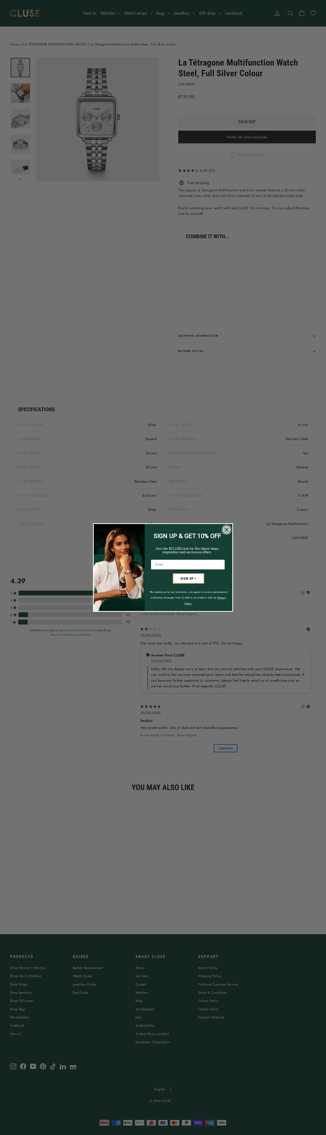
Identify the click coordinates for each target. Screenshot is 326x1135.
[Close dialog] (226, 529)
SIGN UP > (188, 578)
